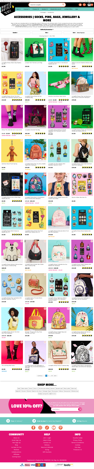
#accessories (67, 391)
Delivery (47, 445)
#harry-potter (67, 388)
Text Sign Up (16, 442)
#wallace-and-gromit (43, 393)
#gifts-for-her (52, 393)
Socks (51, 25)
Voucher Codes (77, 438)
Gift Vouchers (47, 452)
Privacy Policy (77, 440)
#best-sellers (25, 388)
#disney (61, 391)
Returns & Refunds (47, 447)
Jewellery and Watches (21, 25)
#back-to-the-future (37, 391)
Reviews (16, 449)
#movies (24, 391)
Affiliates (16, 454)
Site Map (77, 447)
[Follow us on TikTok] (47, 428)
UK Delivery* (16, 421)
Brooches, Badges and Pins (59, 24)
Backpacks (39, 24)
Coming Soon (16, 456)
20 (52, 375)
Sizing (47, 449)
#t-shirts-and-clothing (44, 388)
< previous (39, 375)
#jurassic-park (59, 388)
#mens (30, 388)
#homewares (55, 391)
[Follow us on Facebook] (33, 428)
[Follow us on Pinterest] (61, 428)
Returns (82, 421)
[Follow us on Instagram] (40, 428)
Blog (16, 445)
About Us (16, 438)
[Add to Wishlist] (21, 39)
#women (53, 388)
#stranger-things (47, 391)
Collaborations (16, 452)
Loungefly (34, 24)
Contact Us (47, 442)
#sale (19, 388)
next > (55, 375)
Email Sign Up (16, 440)
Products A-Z (77, 449)
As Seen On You (16, 447)
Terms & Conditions (77, 442)
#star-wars (73, 388)
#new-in (36, 388)
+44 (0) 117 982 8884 (84, 1)
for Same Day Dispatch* (49, 421)
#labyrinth (18, 391)
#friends (29, 391)
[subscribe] (79, 409)
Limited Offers (68, 9)
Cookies (77, 445)
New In (19, 9)
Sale (76, 9)
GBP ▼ (91, 1)
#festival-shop (75, 391)
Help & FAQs (47, 440)
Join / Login (47, 438)
